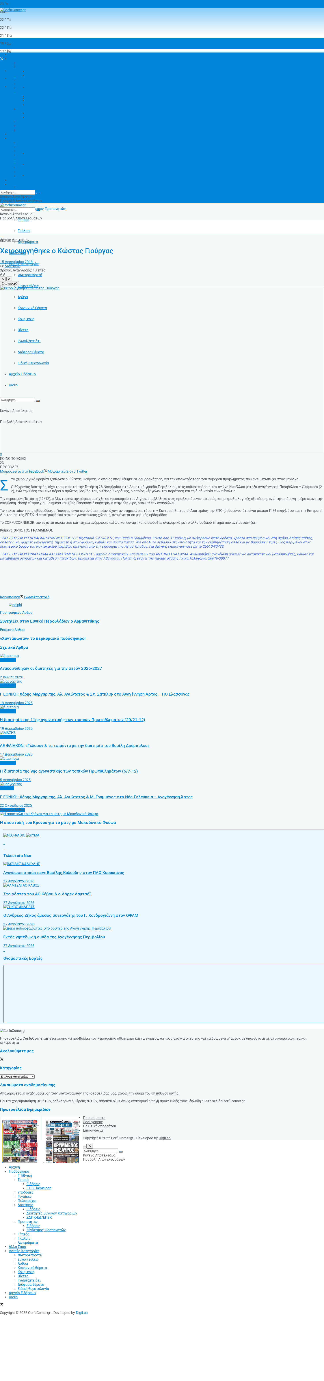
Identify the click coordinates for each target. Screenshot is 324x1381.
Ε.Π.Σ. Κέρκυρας (39, 75)
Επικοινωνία (93, 1130)
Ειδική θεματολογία (33, 363)
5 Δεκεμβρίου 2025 (15, 780)
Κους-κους (26, 319)
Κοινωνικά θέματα (32, 308)
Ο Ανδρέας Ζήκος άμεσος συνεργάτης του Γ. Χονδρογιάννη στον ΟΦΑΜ (70, 915)
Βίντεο (23, 330)
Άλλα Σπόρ (17, 134)
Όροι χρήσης (93, 1122)
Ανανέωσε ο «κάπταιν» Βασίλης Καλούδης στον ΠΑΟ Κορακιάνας (63, 872)
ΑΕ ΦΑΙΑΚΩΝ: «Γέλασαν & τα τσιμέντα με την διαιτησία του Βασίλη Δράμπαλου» (74, 745)
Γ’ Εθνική (25, 63)
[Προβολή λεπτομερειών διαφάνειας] (15, 605)
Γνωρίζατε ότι (29, 341)
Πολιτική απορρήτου (99, 1126)
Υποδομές (26, 80)
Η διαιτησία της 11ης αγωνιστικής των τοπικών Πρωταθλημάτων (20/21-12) (72, 719)
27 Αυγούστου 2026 (18, 881)
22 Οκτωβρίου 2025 (16, 805)
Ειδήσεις (33, 198)
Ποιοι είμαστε (94, 1118)
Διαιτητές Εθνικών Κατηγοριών (51, 165)
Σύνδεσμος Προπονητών (46, 209)
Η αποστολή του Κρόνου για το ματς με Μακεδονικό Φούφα (58, 822)
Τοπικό (23, 67)
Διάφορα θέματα (31, 352)
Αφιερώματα (28, 242)
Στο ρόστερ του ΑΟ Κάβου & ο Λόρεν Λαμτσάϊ (47, 894)
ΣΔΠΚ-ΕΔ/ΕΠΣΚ (39, 105)
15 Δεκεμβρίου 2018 (16, 262)
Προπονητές (28, 187)
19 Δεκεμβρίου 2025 (16, 703)
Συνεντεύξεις (28, 147)
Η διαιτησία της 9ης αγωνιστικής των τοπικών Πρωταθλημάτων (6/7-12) (69, 771)
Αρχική (14, 43)
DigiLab (165, 1138)
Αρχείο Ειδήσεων (22, 374)
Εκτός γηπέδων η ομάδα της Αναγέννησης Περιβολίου (54, 937)
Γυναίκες (25, 84)
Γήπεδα (23, 122)
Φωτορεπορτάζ (30, 275)
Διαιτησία (25, 92)
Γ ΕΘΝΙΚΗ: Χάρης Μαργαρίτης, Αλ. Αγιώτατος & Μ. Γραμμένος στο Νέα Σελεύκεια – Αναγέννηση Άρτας (96, 797)
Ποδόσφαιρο (19, 59)
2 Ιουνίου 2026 (11, 677)
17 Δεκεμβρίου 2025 (16, 754)
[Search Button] (38, 401)
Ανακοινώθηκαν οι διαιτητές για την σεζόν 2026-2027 (51, 668)
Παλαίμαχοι (27, 88)
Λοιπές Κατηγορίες (24, 138)
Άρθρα (23, 297)
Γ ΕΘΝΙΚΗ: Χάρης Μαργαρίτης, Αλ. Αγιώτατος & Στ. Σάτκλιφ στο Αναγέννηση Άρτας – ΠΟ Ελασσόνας (95, 694)
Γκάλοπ (24, 231)
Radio (13, 385)
